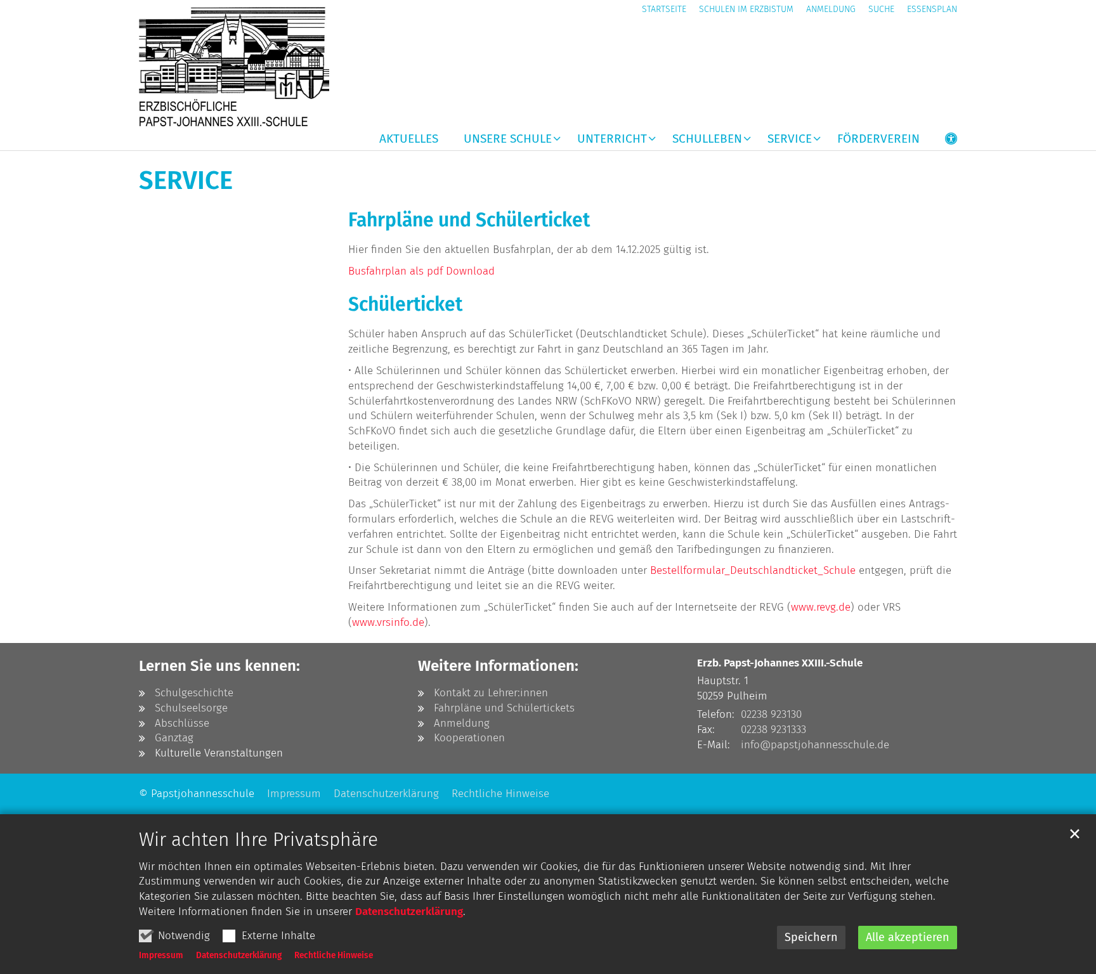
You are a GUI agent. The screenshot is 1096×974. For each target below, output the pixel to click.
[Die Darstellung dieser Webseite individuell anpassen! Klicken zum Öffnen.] (943, 141)
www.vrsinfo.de (388, 622)
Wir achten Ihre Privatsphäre (258, 839)
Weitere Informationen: (498, 666)
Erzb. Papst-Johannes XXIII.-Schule (780, 663)
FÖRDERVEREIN (878, 139)
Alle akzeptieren (907, 937)
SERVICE (186, 181)
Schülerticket (405, 304)
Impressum (161, 955)
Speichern (811, 937)
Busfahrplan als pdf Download (421, 271)
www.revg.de (821, 607)
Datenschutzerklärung (409, 911)
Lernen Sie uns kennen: (219, 666)
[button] (504, 141)
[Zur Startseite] (234, 66)
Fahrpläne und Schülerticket (469, 220)
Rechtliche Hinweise (333, 955)
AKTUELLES (408, 139)
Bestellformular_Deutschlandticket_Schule (753, 570)
